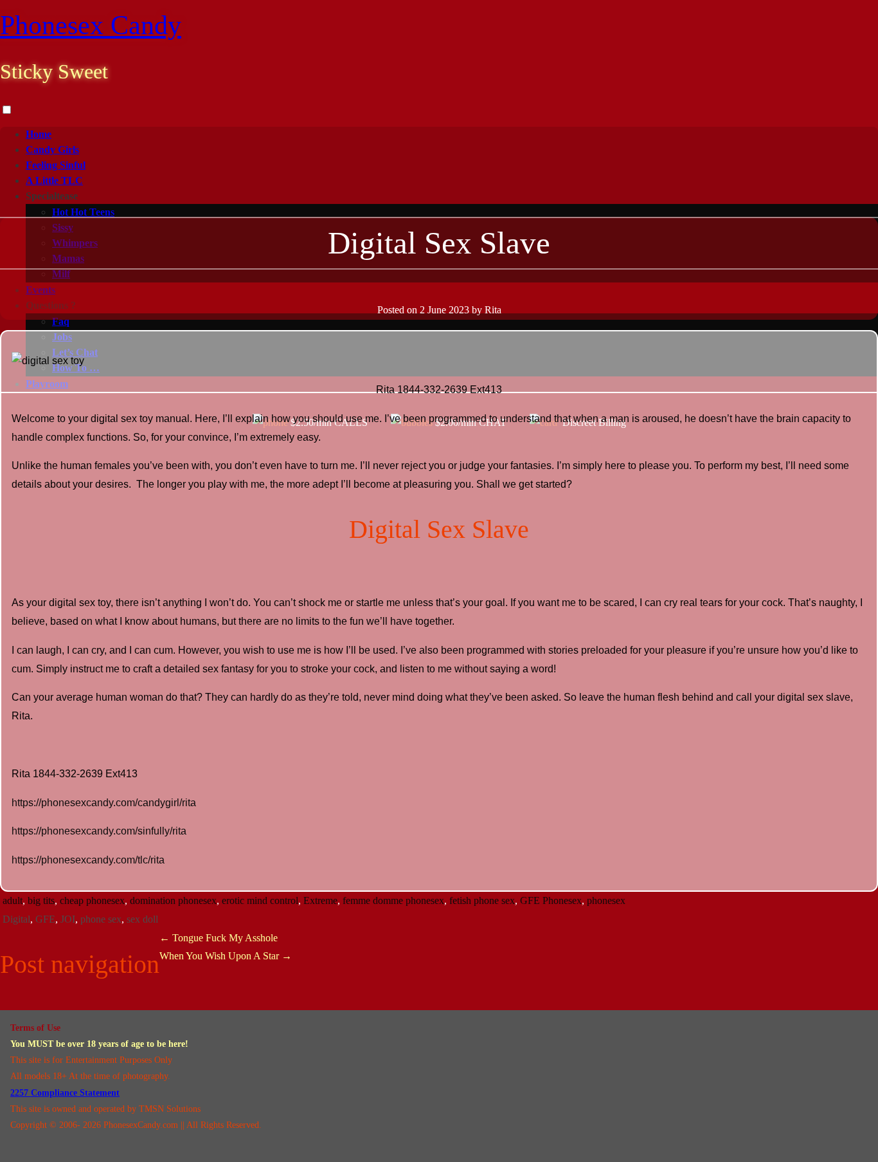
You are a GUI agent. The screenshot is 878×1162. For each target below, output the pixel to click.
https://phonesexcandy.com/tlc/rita (88, 859)
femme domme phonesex (393, 900)
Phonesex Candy (90, 25)
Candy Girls (52, 149)
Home (38, 134)
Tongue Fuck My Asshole (218, 937)
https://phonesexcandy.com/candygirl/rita (104, 802)
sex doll (142, 919)
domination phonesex (173, 900)
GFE (45, 919)
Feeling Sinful (55, 165)
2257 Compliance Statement (65, 1093)
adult (12, 900)
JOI (67, 919)
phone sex (100, 919)
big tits (41, 900)
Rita (493, 309)
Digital (16, 919)
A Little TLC (54, 180)
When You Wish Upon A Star (225, 955)
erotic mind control (260, 900)
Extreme (320, 900)
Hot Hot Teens (83, 212)
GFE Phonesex (551, 900)
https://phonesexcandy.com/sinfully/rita (99, 830)
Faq (60, 321)
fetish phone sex (482, 900)
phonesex (606, 900)
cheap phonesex (92, 900)
